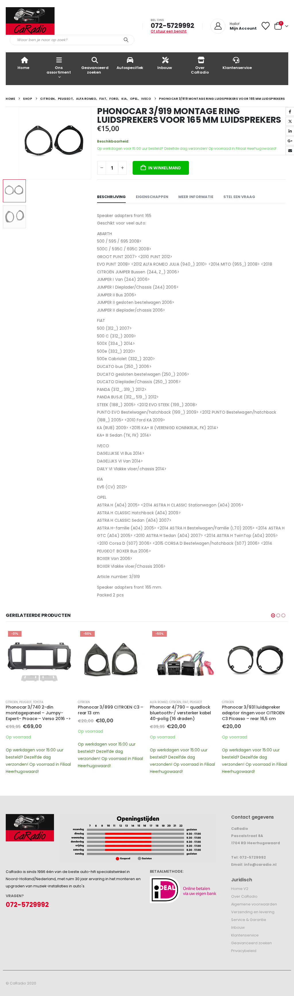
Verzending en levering (252, 911)
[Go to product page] (255, 662)
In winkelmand (164, 167)
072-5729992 (172, 25)
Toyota (38, 702)
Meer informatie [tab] (195, 196)
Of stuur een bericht (169, 31)
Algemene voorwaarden (254, 904)
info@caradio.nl (260, 864)
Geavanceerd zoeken (95, 70)
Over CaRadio (200, 70)
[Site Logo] (30, 21)
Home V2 (239, 888)
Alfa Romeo (159, 702)
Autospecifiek (130, 67)
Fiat (185, 702)
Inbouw (164, 67)
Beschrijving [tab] (111, 196)
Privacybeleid (243, 950)
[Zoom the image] (30, 817)
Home (23, 67)
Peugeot (25, 702)
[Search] (126, 40)
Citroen (12, 702)
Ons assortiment (59, 70)
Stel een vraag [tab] (239, 196)
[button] (20, 143)
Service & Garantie (248, 919)
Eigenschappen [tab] (152, 196)
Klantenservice (237, 67)
